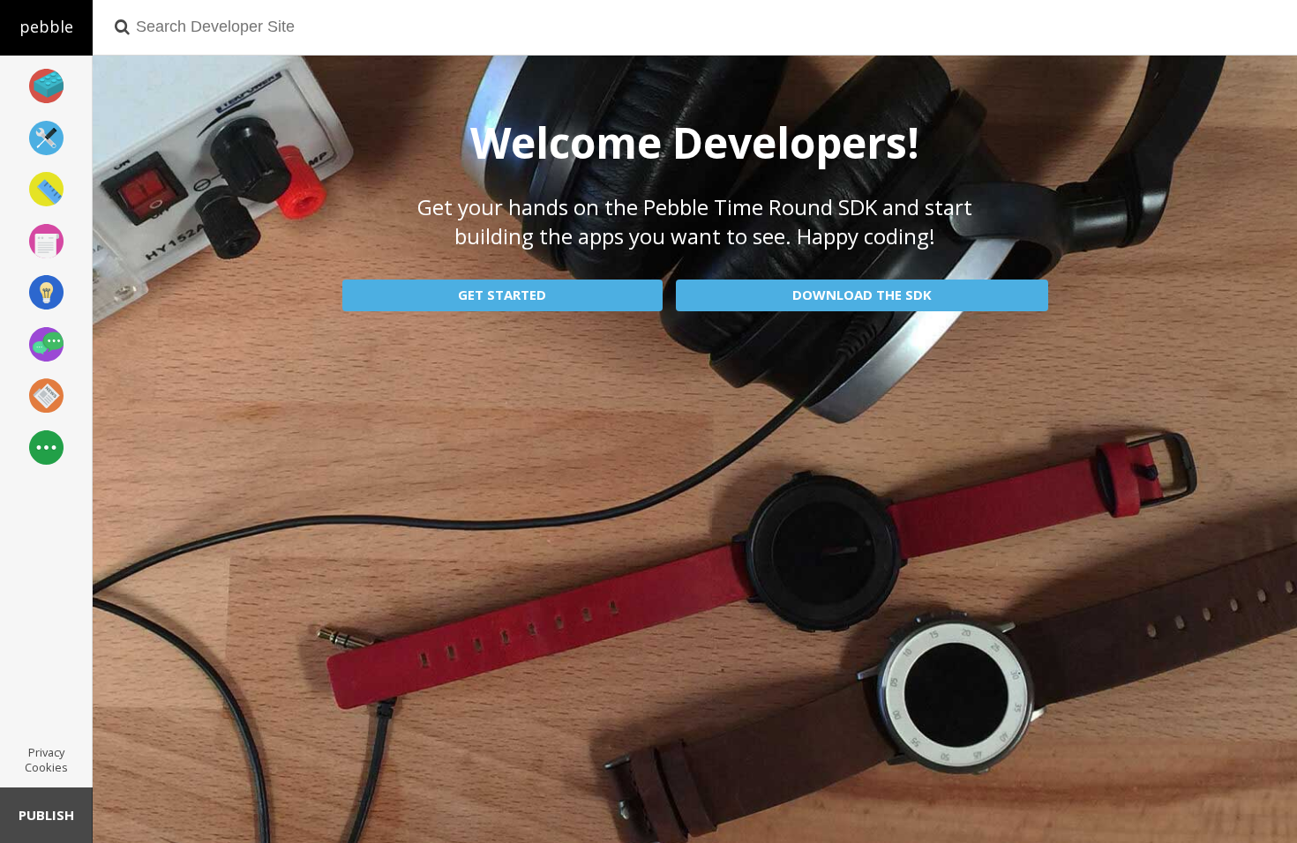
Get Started (502, 294)
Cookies (46, 767)
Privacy (46, 752)
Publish (46, 815)
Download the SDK (862, 294)
